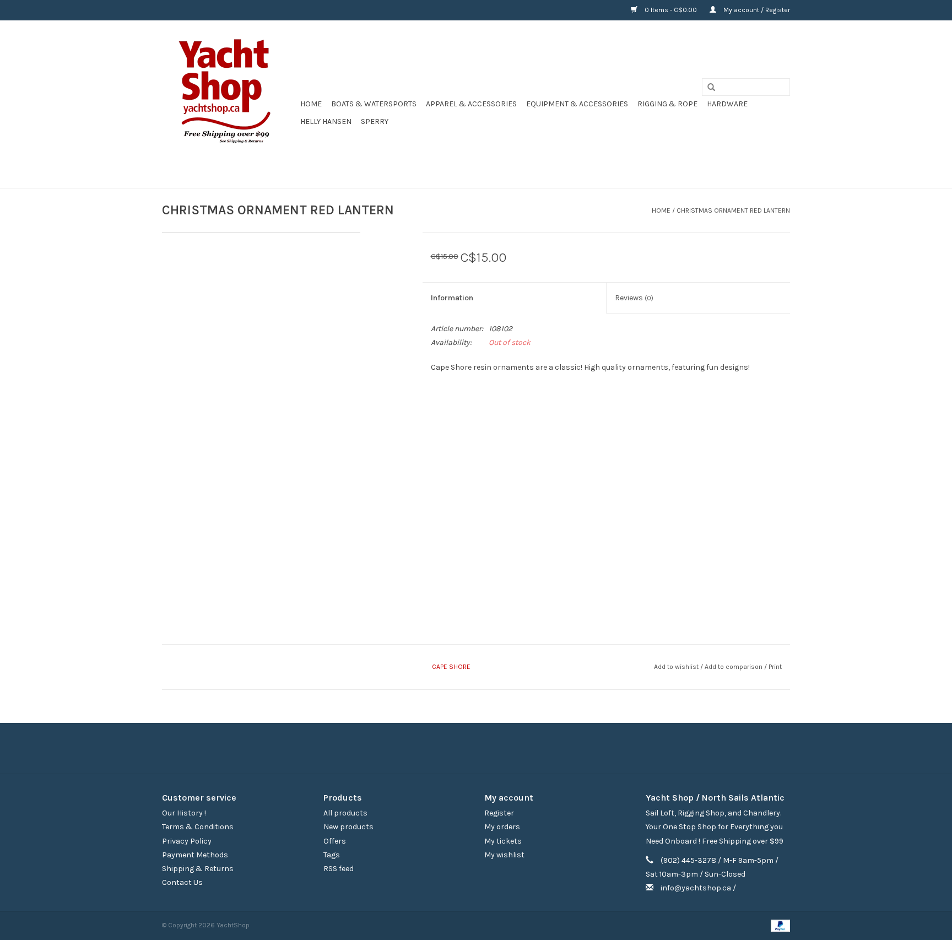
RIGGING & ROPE (667, 104)
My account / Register (756, 10)
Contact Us (182, 882)
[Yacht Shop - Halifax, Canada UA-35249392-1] (229, 104)
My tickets (503, 841)
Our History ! (184, 813)
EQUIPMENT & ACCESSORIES (577, 104)
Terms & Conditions (198, 826)
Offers (334, 841)
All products (345, 813)
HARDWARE (727, 104)
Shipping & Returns (198, 868)
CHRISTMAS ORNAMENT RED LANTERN (733, 210)
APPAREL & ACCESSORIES (471, 104)
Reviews (634, 297)
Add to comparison (734, 667)
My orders (502, 826)
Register (499, 813)
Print (775, 667)
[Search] (707, 87)
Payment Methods (195, 855)
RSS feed (338, 868)
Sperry (374, 121)
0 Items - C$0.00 (671, 10)
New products (348, 826)
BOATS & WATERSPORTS (373, 104)
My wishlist (504, 855)
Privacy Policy (187, 841)
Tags (331, 855)
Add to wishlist (676, 667)
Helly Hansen (325, 121)
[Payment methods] (778, 925)
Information (452, 297)
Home (311, 104)
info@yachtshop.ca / (698, 888)
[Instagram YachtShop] (495, 748)
